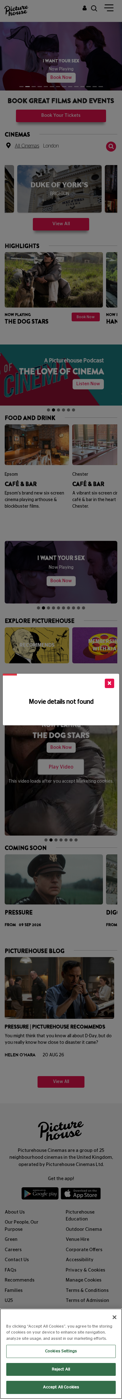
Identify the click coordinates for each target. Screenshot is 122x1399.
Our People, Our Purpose (21, 1218)
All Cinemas (27, 137)
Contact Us (17, 1251)
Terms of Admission (87, 1292)
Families (14, 1282)
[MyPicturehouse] (85, 8)
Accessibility (80, 1251)
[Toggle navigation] (108, 9)
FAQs (10, 1262)
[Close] (114, 1317)
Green (11, 1231)
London (51, 137)
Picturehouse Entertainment (21, 1306)
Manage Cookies (83, 1272)
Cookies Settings (61, 1351)
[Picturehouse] (15, 10)
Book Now (61, 69)
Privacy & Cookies (85, 1262)
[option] (59, 183)
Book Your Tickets (60, 107)
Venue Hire (77, 1231)
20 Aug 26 (53, 1047)
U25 (9, 1292)
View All (61, 215)
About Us (15, 1204)
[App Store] (81, 1186)
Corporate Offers (84, 1241)
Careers (13, 1241)
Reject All (61, 1369)
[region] (61, 1353)
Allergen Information (89, 1302)
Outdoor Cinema (84, 1221)
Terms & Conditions (87, 1282)
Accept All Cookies (61, 1387)
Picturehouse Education (80, 1208)
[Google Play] (40, 1186)
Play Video (61, 758)
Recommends (19, 1272)
